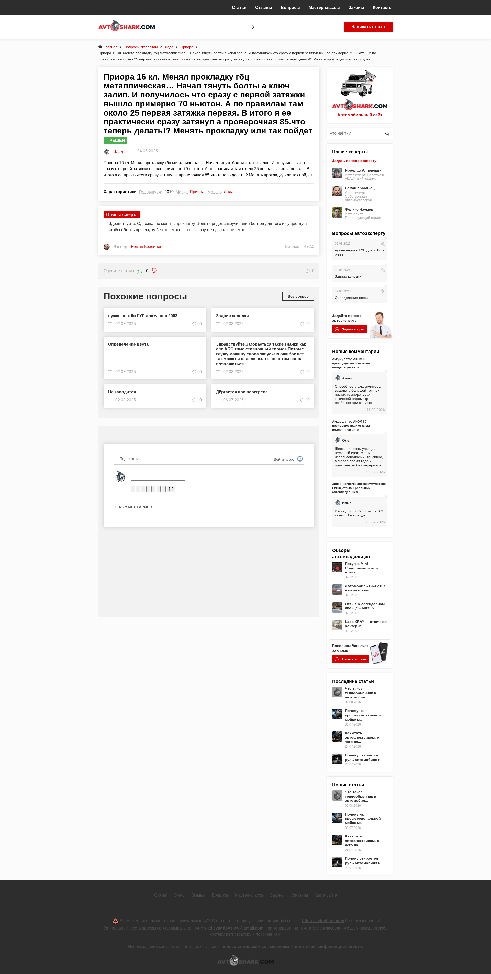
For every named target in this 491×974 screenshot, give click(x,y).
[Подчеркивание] (143, 489)
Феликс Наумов (359, 209)
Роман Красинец (360, 188)
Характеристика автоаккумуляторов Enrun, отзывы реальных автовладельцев (359, 488)
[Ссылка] (164, 489)
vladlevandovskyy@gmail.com (233, 928)
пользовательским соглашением (255, 946)
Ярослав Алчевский (363, 170)
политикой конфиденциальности (328, 946)
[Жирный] (133, 489)
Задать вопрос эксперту (354, 160)
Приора (187, 47)
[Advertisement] (209, 576)
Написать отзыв (368, 27)
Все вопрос (298, 296)
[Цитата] (159, 489)
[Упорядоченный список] (148, 489)
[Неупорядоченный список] (153, 489)
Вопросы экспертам (141, 47)
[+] (171, 489)
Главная (110, 47)
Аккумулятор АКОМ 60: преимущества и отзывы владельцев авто (351, 363)
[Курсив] (138, 489)
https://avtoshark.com (323, 921)
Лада (169, 47)
